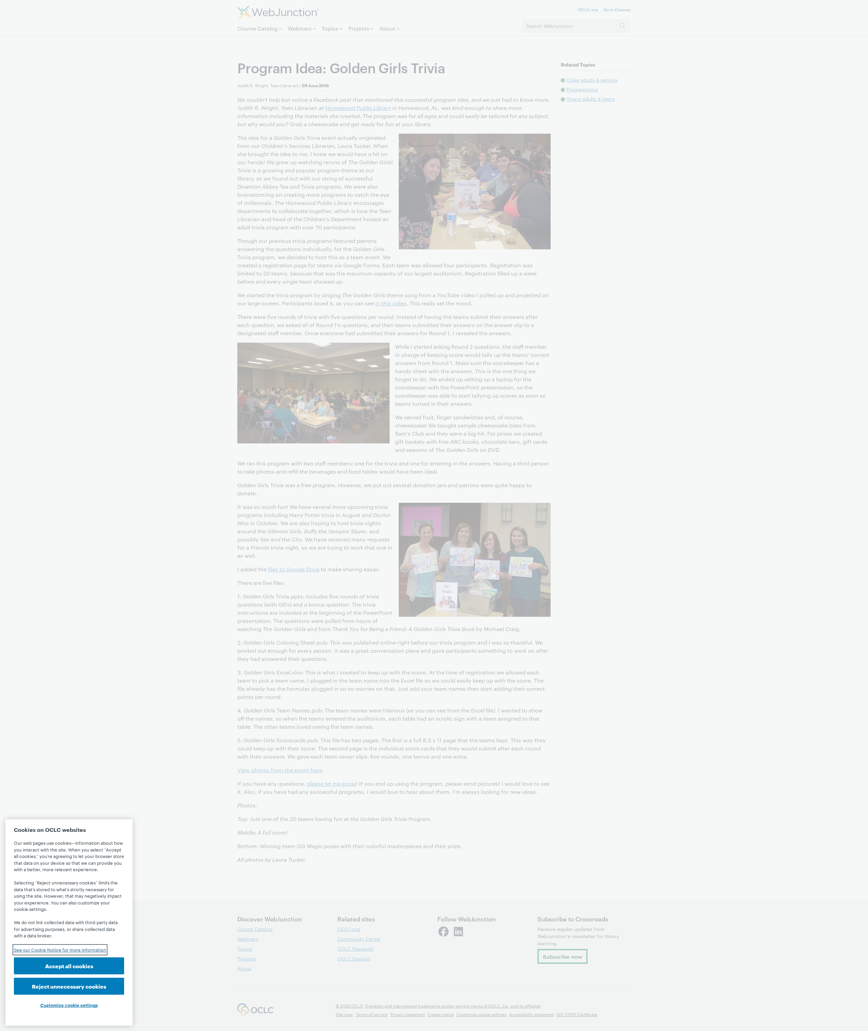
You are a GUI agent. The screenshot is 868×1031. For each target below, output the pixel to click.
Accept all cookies (69, 966)
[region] (69, 922)
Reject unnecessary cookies (69, 986)
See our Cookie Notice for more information (60, 950)
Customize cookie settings (69, 1005)
